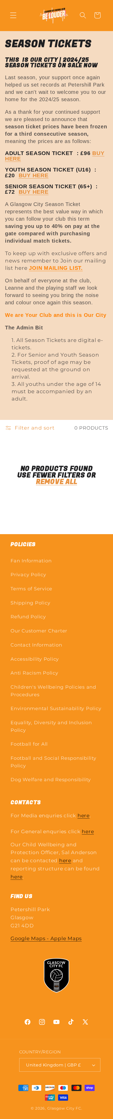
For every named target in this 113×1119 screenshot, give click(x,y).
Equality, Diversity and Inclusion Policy (51, 726)
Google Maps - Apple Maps (46, 938)
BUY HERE (34, 175)
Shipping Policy (30, 603)
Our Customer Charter (39, 630)
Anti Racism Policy (34, 673)
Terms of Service (31, 588)
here (84, 816)
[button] (13, 15)
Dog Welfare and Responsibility (51, 779)
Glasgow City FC (64, 1108)
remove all (56, 482)
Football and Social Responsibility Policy (53, 761)
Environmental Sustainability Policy (56, 708)
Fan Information (31, 560)
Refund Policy (28, 616)
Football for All (29, 744)
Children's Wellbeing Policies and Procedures (53, 690)
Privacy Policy (28, 574)
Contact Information (36, 645)
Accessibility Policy (35, 659)
